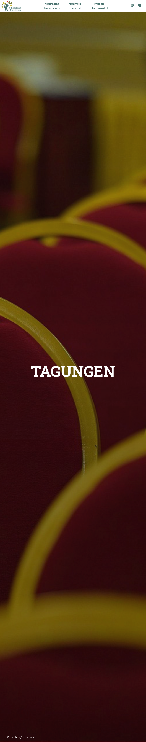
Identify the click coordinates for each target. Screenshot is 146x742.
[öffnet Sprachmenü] (132, 5)
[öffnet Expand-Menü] (139, 5)
